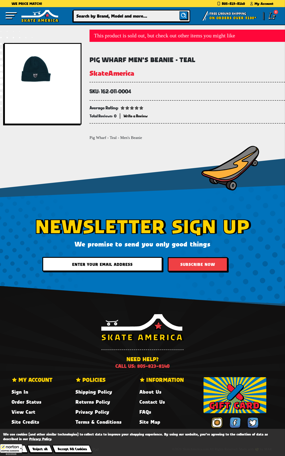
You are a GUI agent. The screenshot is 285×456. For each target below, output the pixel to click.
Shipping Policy (93, 391)
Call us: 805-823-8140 (142, 365)
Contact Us (152, 401)
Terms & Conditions (98, 421)
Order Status (26, 401)
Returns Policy (92, 401)
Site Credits (25, 421)
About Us (150, 391)
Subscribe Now (197, 264)
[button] (11, 450)
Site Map (149, 421)
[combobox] (131, 16)
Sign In (20, 391)
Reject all (40, 448)
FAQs (145, 411)
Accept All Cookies (72, 448)
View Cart (23, 411)
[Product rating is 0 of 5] (132, 107)
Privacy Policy (92, 411)
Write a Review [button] (136, 116)
